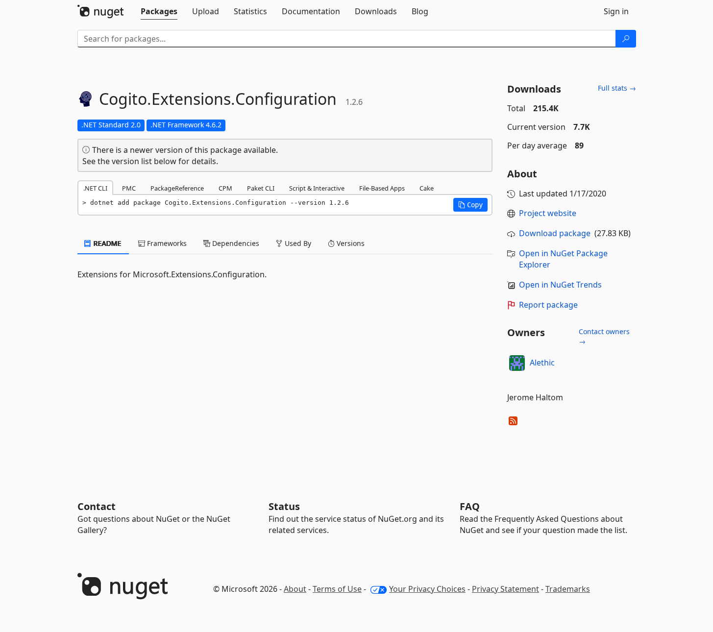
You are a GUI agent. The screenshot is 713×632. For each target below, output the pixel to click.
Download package (554, 233)
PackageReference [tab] (177, 188)
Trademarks (567, 588)
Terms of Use (337, 588)
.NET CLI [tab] (95, 188)
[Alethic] (517, 363)
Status (284, 506)
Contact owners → (604, 336)
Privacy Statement (505, 588)
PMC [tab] (129, 188)
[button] (470, 205)
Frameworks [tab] (166, 243)
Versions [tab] (350, 243)
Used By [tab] (297, 243)
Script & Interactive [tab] (316, 188)
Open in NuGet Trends (560, 284)
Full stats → (617, 88)
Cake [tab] (426, 188)
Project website (547, 213)
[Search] (625, 39)
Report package (548, 304)
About (295, 588)
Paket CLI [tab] (260, 188)
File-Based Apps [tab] (382, 188)
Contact (96, 506)
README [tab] (107, 243)
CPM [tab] (225, 188)
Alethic (542, 362)
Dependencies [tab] (234, 243)
